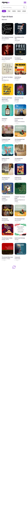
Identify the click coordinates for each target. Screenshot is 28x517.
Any (4, 11)
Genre (19, 11)
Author (14, 11)
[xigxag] (5, 2)
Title (9, 11)
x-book (24, 11)
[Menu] (25, 2)
